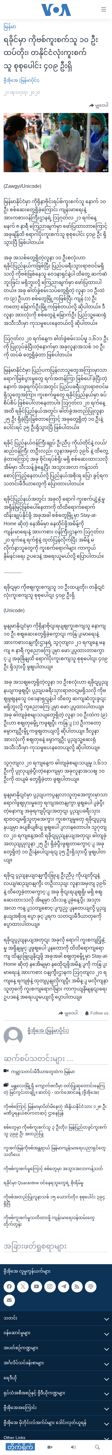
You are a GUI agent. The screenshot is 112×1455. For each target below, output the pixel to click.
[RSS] (77, 1286)
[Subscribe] (9, 1300)
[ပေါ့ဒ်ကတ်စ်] (90, 1286)
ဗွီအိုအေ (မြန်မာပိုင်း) (21, 80)
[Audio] (73, 1447)
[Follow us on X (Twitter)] (22, 1286)
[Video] (50, 1447)
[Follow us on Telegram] (63, 1286)
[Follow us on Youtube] (36, 1286)
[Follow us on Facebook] (9, 1286)
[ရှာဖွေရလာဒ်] (97, 1447)
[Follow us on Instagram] (50, 1286)
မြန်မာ (10, 26)
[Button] (98, 105)
